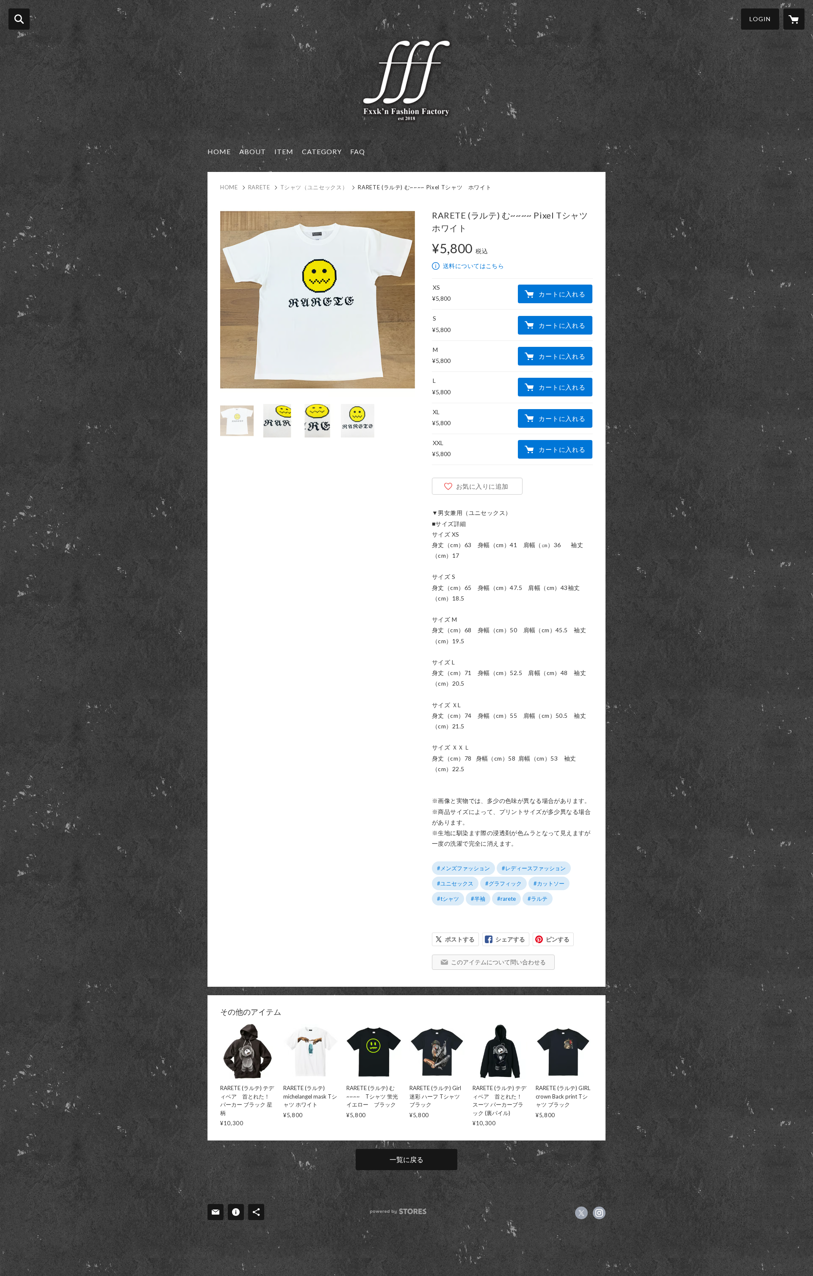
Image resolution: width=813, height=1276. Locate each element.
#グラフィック (503, 883)
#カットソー (549, 883)
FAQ (357, 151)
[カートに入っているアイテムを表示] (794, 19)
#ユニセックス (455, 883)
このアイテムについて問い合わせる (498, 962)
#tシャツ (448, 898)
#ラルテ (538, 898)
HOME (219, 151)
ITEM (283, 151)
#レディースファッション (534, 868)
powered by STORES (398, 1211)
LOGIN (760, 18)
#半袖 (478, 898)
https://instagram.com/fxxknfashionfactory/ (599, 1213)
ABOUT (252, 151)
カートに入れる (562, 294)
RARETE (259, 187)
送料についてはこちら (473, 265)
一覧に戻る (406, 1159)
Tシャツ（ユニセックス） (314, 187)
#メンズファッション (463, 868)
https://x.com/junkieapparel (581, 1213)
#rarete (506, 898)
